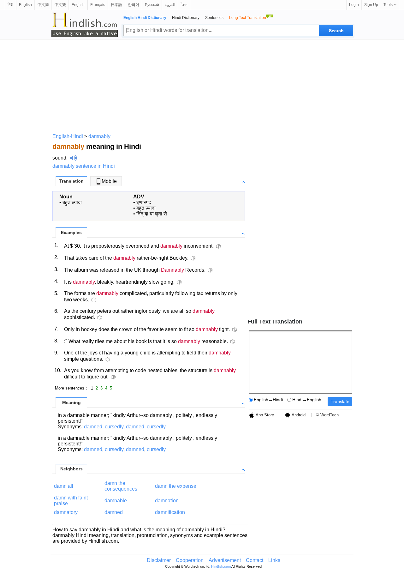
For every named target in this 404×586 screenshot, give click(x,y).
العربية (170, 5)
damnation (167, 500)
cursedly (114, 426)
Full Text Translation (274, 321)
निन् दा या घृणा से (151, 213)
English (25, 5)
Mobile (109, 181)
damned (93, 426)
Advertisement (225, 560)
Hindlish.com (221, 566)
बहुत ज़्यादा (72, 202)
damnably (99, 136)
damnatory (66, 512)
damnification (170, 512)
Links (274, 560)
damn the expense (175, 486)
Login (354, 5)
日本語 (116, 5)
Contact (254, 560)
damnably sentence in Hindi (83, 166)
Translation (71, 181)
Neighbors (71, 468)
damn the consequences (120, 486)
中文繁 (60, 5)
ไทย (184, 5)
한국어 (133, 5)
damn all (63, 486)
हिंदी (10, 5)
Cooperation (190, 560)
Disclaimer (159, 560)
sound (59, 157)
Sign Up (371, 5)
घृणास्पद (143, 202)
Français (97, 5)
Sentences (214, 17)
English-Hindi (67, 136)
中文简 (43, 5)
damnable (115, 500)
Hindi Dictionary (185, 17)
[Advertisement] (202, 85)
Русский (152, 5)
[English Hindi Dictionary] (84, 24)
